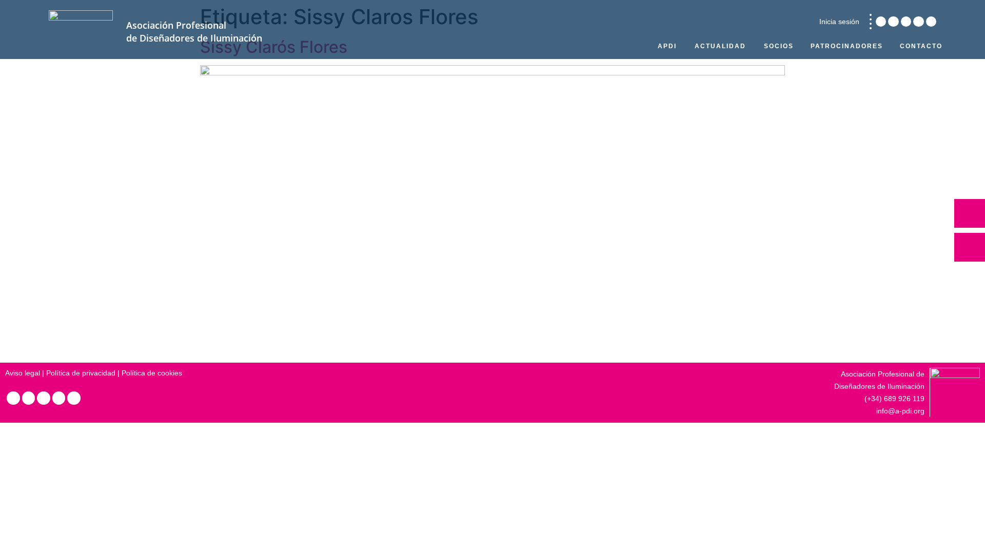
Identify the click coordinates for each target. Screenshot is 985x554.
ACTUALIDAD (720, 46)
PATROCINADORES (847, 46)
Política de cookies (152, 373)
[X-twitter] (906, 21)
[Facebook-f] (918, 21)
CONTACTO (921, 46)
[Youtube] (931, 21)
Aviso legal (22, 373)
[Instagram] (893, 21)
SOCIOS (779, 46)
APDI (667, 46)
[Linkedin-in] (881, 21)
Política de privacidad (80, 373)
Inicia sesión (839, 21)
